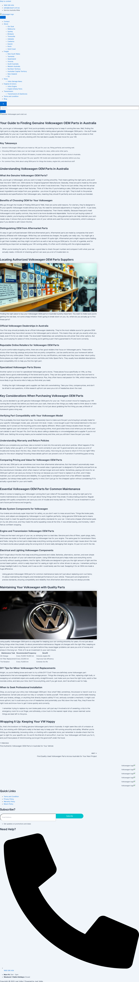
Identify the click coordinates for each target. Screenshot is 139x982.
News (6, 79)
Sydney (10, 31)
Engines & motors (10, 84)
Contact (7, 21)
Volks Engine (12, 86)
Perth (9, 46)
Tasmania (11, 56)
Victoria (10, 61)
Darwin (10, 44)
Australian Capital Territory (17, 71)
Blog (5, 99)
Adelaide (11, 39)
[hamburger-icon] (3, 17)
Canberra (11, 41)
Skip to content (5, 1)
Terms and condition (11, 96)
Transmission (8, 91)
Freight (6, 51)
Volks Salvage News (15, 81)
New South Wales (14, 54)
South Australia (13, 64)
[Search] (3, 111)
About (6, 24)
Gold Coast (12, 49)
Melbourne (11, 29)
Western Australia (14, 66)
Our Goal (11, 26)
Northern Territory (14, 69)
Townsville (11, 36)
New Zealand (12, 74)
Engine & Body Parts (15, 89)
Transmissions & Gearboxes (17, 94)
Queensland (12, 59)
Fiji (9, 76)
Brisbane (11, 34)
